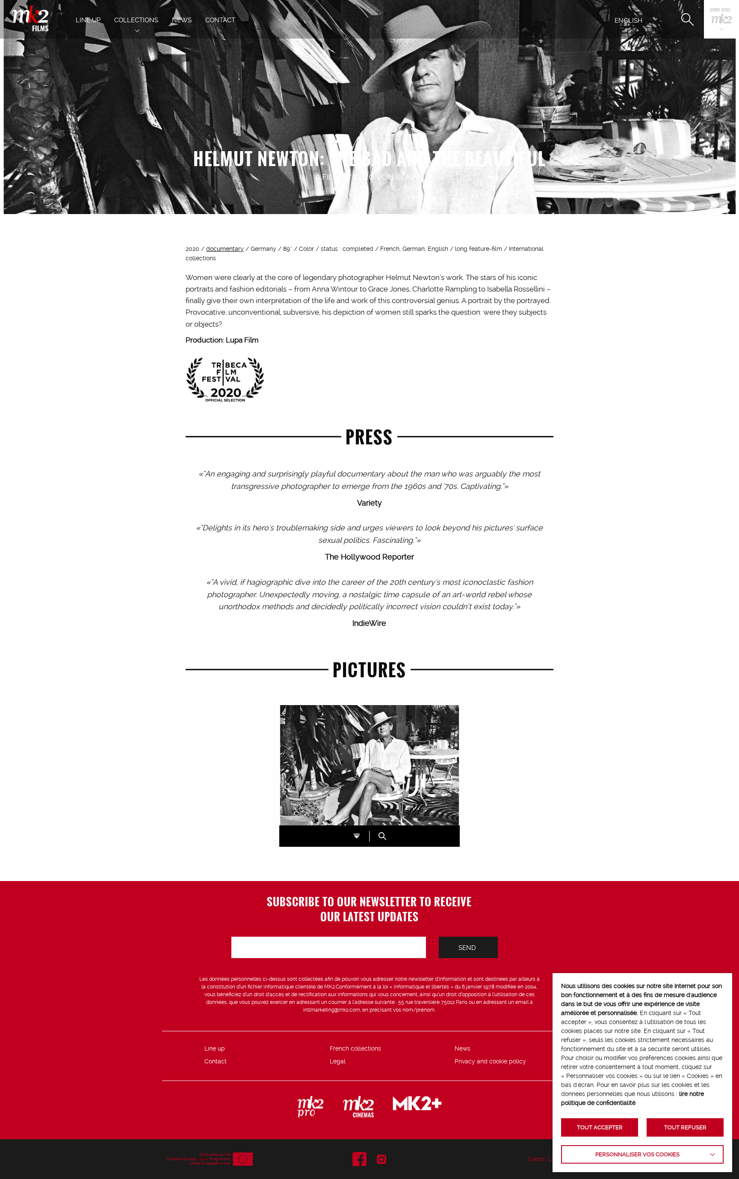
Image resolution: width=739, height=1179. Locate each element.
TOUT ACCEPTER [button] (600, 1127)
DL (357, 836)
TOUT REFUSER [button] (685, 1127)
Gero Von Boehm (388, 177)
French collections (355, 1048)
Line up (214, 1048)
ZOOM (382, 836)
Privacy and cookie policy (490, 1061)
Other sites (720, 10)
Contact (215, 1061)
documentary (225, 248)
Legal (338, 1061)
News (462, 1048)
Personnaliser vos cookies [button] (637, 1154)
